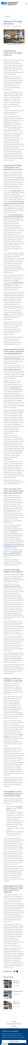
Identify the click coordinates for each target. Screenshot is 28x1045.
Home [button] (14, 1021)
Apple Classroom (15, 388)
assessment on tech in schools (12, 586)
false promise (13, 530)
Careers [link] (13, 1026)
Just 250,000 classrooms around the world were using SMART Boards (14, 203)
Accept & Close (14, 1041)
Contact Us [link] (14, 1028)
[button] (25, 3)
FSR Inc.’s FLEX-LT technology (12, 369)
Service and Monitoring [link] (14, 1024)
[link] (9, 3)
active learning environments (12, 358)
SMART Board (16, 191)
